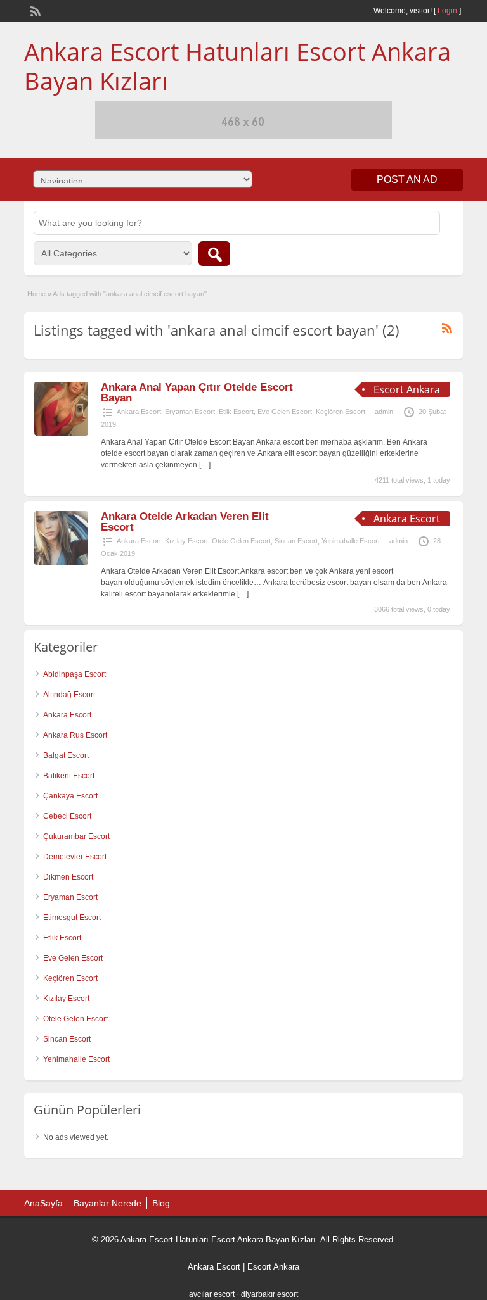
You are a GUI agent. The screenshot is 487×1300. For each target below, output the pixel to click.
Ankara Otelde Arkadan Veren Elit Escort (185, 521)
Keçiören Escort (340, 411)
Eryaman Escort (190, 411)
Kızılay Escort (186, 541)
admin (384, 411)
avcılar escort (212, 1294)
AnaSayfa (43, 1203)
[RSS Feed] (34, 10)
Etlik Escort (236, 411)
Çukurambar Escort (76, 836)
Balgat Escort (66, 755)
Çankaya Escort (70, 796)
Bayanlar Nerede (107, 1203)
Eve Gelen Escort (284, 411)
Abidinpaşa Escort (74, 674)
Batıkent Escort (68, 775)
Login (447, 10)
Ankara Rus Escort (75, 735)
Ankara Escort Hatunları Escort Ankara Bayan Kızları (237, 66)
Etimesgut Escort (72, 917)
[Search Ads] (214, 253)
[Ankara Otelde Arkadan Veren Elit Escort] (61, 562)
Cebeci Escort (67, 816)
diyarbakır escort (269, 1294)
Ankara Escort (139, 411)
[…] (205, 464)
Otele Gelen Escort (241, 541)
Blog (161, 1203)
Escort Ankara (273, 1267)
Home (36, 294)
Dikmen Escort (68, 877)
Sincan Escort (296, 541)
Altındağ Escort (69, 694)
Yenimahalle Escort (350, 541)
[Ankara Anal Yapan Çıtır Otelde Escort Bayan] (61, 433)
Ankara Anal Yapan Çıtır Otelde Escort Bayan (197, 392)
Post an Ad (407, 179)
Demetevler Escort (75, 856)
